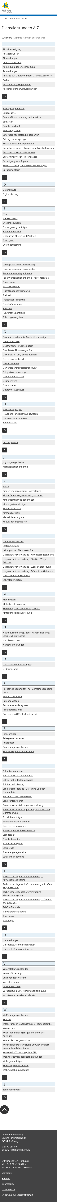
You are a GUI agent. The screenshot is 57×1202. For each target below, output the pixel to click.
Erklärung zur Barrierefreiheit (17, 1194)
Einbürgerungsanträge (15, 227)
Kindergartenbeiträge (14, 504)
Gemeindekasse (11, 341)
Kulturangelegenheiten (15, 521)
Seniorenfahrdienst (13, 800)
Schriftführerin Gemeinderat (18, 775)
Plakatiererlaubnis (12, 709)
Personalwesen (11, 700)
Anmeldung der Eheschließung (19, 66)
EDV (5, 214)
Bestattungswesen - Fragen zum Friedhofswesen (28, 147)
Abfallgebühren (11, 53)
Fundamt (7, 308)
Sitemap (6, 1178)
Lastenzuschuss (11, 545)
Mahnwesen (9, 599)
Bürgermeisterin (11, 169)
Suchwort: (7, 37)
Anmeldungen (10, 71)
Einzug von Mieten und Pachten (19, 235)
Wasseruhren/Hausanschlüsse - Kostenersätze (27, 1023)
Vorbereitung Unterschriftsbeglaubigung (24, 990)
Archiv (6, 80)
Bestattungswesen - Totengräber (20, 156)
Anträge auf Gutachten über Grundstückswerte (28, 75)
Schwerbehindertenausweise (18, 779)
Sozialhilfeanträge (12, 817)
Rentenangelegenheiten (15, 747)
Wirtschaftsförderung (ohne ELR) (20, 1052)
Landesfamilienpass (13, 541)
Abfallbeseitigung (12, 49)
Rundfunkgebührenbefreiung (18, 751)
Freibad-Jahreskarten (14, 299)
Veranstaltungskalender (15, 968)
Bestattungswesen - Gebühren (19, 152)
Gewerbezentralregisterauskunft (20, 367)
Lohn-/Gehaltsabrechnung (16, 575)
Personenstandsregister (15, 705)
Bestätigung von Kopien (15, 161)
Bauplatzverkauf (11, 126)
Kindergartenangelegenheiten (18, 499)
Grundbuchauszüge (13, 376)
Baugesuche (9, 112)
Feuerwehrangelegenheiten (17, 273)
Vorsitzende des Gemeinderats (19, 995)
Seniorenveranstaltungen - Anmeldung (23, 805)
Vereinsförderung (12, 973)
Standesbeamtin (11, 839)
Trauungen (8, 920)
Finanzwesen (9, 282)
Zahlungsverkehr (12, 1089)
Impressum (8, 1183)
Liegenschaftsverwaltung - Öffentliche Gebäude (28, 571)
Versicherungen (11, 982)
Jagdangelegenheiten (14, 462)
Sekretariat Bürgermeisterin (17, 796)
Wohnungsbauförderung (16, 1065)
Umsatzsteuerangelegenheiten (19, 944)
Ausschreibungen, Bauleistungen (20, 88)
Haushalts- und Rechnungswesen (20, 413)
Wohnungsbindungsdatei (16, 1069)
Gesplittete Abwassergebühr (18, 350)
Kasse (6, 486)
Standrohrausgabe (13, 843)
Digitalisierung (10, 194)
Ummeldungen (11, 940)
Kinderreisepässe (12, 508)
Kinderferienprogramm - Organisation (23, 495)
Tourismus (8, 916)
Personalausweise (12, 696)
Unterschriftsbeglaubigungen (18, 949)
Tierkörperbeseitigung (14, 911)
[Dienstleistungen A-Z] (7, 7)
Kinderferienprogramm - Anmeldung (22, 490)
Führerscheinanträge (14, 312)
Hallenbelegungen (12, 409)
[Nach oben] (4, 96)
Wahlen (7, 1019)
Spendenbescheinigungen (16, 821)
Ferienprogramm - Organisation (19, 268)
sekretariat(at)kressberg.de (16, 1149)
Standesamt (9, 834)
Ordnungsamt (10, 668)
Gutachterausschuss (13, 389)
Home (4, 18)
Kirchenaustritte (11, 512)
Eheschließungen (12, 222)
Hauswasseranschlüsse (15, 418)
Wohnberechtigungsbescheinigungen (22, 1056)
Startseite (7, 1172)
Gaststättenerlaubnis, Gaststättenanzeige (24, 337)
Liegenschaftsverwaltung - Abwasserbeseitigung (28, 554)
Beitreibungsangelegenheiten (18, 143)
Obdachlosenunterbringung (17, 664)
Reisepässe (8, 742)
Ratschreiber (9, 733)
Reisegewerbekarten (13, 738)
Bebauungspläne (11, 130)
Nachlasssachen (11, 640)
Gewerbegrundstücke (14, 359)
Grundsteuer (9, 385)
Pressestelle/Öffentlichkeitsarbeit (20, 714)
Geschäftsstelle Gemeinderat (18, 345)
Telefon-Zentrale (11, 907)
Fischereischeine (11, 286)
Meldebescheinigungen (15, 604)
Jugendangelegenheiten (15, 466)
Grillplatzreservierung (14, 372)
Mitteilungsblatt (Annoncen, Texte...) (21, 608)
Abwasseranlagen (12, 62)
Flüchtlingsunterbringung (16, 290)
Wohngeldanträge (12, 1061)
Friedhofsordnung (12, 304)
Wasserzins (9, 1028)
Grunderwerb (10, 380)
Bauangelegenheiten (13, 108)
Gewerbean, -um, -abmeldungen (20, 354)
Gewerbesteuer (11, 363)
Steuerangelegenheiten (15, 852)
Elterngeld (8, 240)
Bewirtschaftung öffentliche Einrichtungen (25, 165)
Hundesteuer (10, 422)
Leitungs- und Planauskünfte (18, 550)
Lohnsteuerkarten (12, 579)
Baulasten (8, 121)
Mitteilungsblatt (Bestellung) (18, 612)
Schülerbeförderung (13, 784)
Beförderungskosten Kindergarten (21, 134)
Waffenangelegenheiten (15, 1015)
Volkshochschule (11, 986)
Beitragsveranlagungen (15, 139)
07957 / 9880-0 (9, 1146)
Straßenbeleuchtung (13, 856)
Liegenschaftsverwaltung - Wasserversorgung (27, 566)
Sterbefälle (8, 847)
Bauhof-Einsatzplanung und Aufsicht (22, 117)
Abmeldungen (10, 58)
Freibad (7, 295)
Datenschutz (9, 189)
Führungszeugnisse (13, 317)
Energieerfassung (12, 244)
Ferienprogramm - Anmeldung (19, 264)
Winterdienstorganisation (16, 1040)
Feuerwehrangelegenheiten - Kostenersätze (26, 277)
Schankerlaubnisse (13, 771)
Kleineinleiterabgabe (13, 517)
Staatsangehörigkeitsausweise (19, 830)
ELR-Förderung (10, 218)
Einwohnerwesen (12, 231)
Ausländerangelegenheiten (17, 84)
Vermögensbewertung (15, 977)
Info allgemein (10, 442)
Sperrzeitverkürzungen (15, 826)
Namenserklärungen (13, 644)
